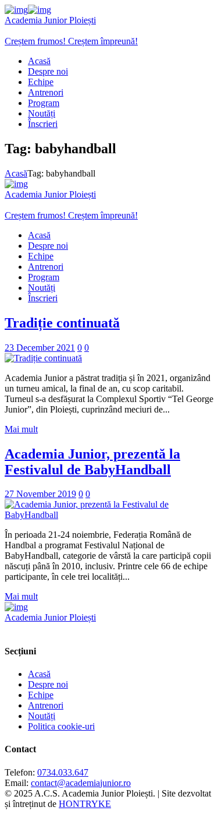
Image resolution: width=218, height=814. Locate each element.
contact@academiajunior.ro (81, 783)
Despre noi (48, 684)
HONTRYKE (85, 804)
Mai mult (21, 429)
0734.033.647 (62, 772)
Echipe (40, 695)
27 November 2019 (40, 494)
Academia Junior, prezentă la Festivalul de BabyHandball (92, 461)
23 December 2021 (40, 348)
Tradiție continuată (62, 322)
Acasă (16, 173)
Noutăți (41, 716)
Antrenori (45, 705)
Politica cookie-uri (61, 726)
